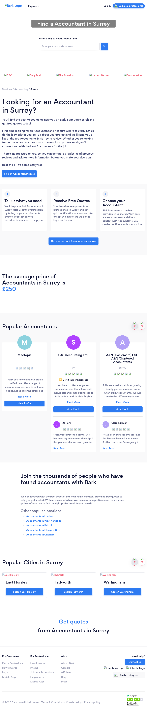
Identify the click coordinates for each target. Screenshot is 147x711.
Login (5, 672)
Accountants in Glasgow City (43, 530)
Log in (107, 6)
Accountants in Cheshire (40, 534)
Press (64, 681)
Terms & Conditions (52, 702)
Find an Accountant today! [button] (19, 174)
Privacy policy (92, 702)
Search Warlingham (122, 592)
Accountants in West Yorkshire (43, 521)
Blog (63, 677)
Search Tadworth (73, 592)
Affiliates (66, 672)
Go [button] (104, 46)
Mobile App (9, 677)
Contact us (135, 662)
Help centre (37, 677)
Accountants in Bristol (39, 525)
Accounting (21, 89)
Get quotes (73, 622)
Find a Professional (12, 663)
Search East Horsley (24, 592)
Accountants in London (39, 516)
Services (7, 89)
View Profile (24, 403)
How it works (9, 668)
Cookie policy (74, 702)
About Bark (67, 663)
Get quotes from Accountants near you (73, 241)
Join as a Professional (42, 672)
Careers (65, 668)
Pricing (34, 668)
